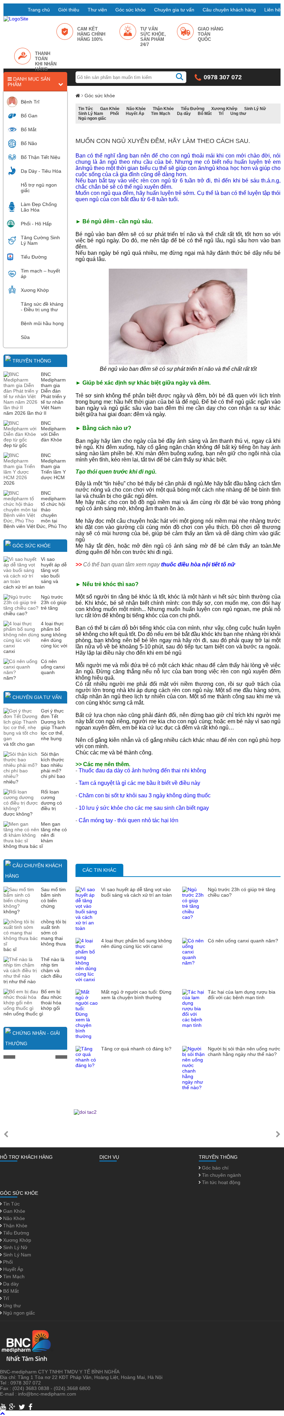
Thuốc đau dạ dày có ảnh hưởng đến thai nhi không (142, 770)
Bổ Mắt (28, 129)
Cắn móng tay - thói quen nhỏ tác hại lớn (128, 820)
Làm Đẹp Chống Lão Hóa (39, 207)
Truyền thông (31, 361)
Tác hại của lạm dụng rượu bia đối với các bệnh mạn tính (241, 994)
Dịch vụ (109, 1157)
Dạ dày (184, 113)
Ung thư (238, 113)
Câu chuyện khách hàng (229, 9)
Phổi (114, 113)
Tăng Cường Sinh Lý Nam (40, 240)
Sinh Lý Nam (90, 113)
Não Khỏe (136, 108)
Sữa (25, 337)
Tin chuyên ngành (221, 1175)
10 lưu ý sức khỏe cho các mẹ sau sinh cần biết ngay (144, 808)
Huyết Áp (135, 113)
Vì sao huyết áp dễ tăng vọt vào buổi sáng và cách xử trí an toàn (136, 892)
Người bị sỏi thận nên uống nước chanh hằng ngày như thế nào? (244, 1051)
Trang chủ (39, 9)
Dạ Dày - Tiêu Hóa (41, 171)
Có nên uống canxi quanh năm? (243, 940)
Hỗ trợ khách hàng (26, 1157)
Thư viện (97, 9)
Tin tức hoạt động (220, 1182)
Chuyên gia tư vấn (174, 9)
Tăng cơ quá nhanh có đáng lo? (136, 1048)
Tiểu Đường (34, 257)
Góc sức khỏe (130, 9)
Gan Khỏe (109, 108)
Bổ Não (29, 143)
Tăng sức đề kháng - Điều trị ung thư (42, 306)
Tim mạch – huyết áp (40, 273)
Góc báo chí (215, 1168)
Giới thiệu (68, 9)
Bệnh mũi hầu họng (42, 323)
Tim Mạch (160, 113)
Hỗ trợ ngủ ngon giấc (39, 187)
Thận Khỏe (163, 108)
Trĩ (221, 113)
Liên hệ (272, 9)
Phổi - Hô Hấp (36, 223)
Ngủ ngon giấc (92, 118)
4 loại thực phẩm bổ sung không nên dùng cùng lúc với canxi (136, 943)
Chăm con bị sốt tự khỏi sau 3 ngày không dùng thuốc (145, 795)
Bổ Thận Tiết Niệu (40, 157)
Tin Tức (85, 108)
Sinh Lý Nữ (255, 108)
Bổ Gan (29, 115)
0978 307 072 (223, 77)
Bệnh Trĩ (30, 102)
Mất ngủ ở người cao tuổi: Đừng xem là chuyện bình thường (136, 994)
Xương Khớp (35, 290)
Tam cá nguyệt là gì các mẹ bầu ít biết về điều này (139, 783)
